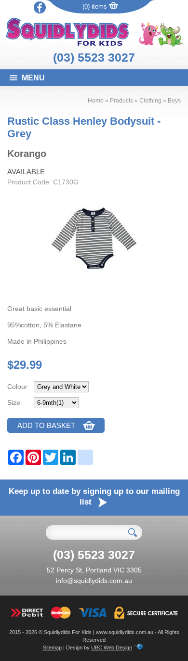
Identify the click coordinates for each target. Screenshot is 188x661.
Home (96, 100)
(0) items (95, 6)
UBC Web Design (111, 647)
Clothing (150, 100)
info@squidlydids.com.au (94, 580)
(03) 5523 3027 (94, 57)
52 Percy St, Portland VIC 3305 (94, 570)
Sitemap (52, 647)
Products (121, 100)
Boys (174, 100)
